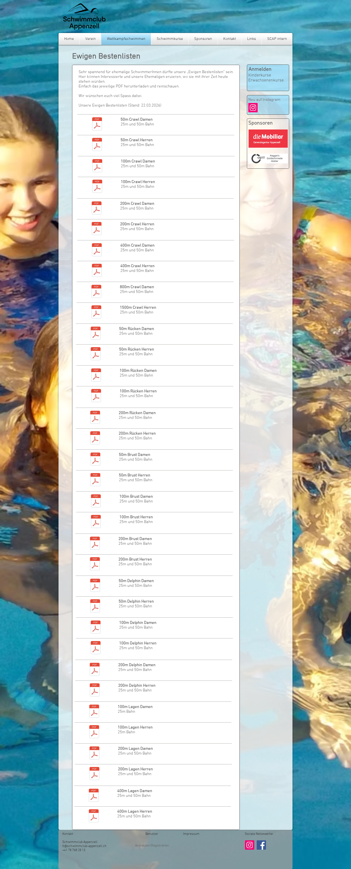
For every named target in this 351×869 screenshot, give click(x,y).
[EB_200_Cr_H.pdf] (96, 229)
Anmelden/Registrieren (152, 846)
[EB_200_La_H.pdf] (94, 774)
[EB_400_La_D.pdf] (93, 796)
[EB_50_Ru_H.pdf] (95, 354)
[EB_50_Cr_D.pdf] (97, 124)
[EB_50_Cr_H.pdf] (97, 145)
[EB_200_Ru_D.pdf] (95, 418)
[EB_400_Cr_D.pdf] (96, 250)
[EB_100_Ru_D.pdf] (96, 375)
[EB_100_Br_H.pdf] (95, 522)
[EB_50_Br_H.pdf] (95, 480)
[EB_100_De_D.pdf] (95, 628)
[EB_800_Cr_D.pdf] (96, 292)
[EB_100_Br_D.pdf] (95, 501)
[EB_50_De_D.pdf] (95, 586)
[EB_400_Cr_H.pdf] (96, 271)
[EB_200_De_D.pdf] (94, 670)
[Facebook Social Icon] (261, 845)
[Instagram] (253, 107)
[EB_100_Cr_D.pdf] (97, 166)
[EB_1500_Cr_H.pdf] (96, 312)
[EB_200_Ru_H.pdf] (95, 438)
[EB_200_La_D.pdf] (94, 753)
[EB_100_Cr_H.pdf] (97, 187)
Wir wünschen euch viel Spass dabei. (110, 96)
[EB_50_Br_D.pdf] (95, 460)
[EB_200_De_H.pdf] (94, 690)
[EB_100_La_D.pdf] (94, 712)
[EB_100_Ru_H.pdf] (96, 396)
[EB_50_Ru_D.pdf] (95, 334)
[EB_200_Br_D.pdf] (94, 544)
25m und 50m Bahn (137, 124)
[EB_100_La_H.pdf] (94, 732)
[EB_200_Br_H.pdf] (94, 564)
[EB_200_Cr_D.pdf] (96, 208)
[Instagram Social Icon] (249, 845)
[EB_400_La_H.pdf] (93, 816)
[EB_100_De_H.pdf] (95, 648)
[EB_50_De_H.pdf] (95, 606)
